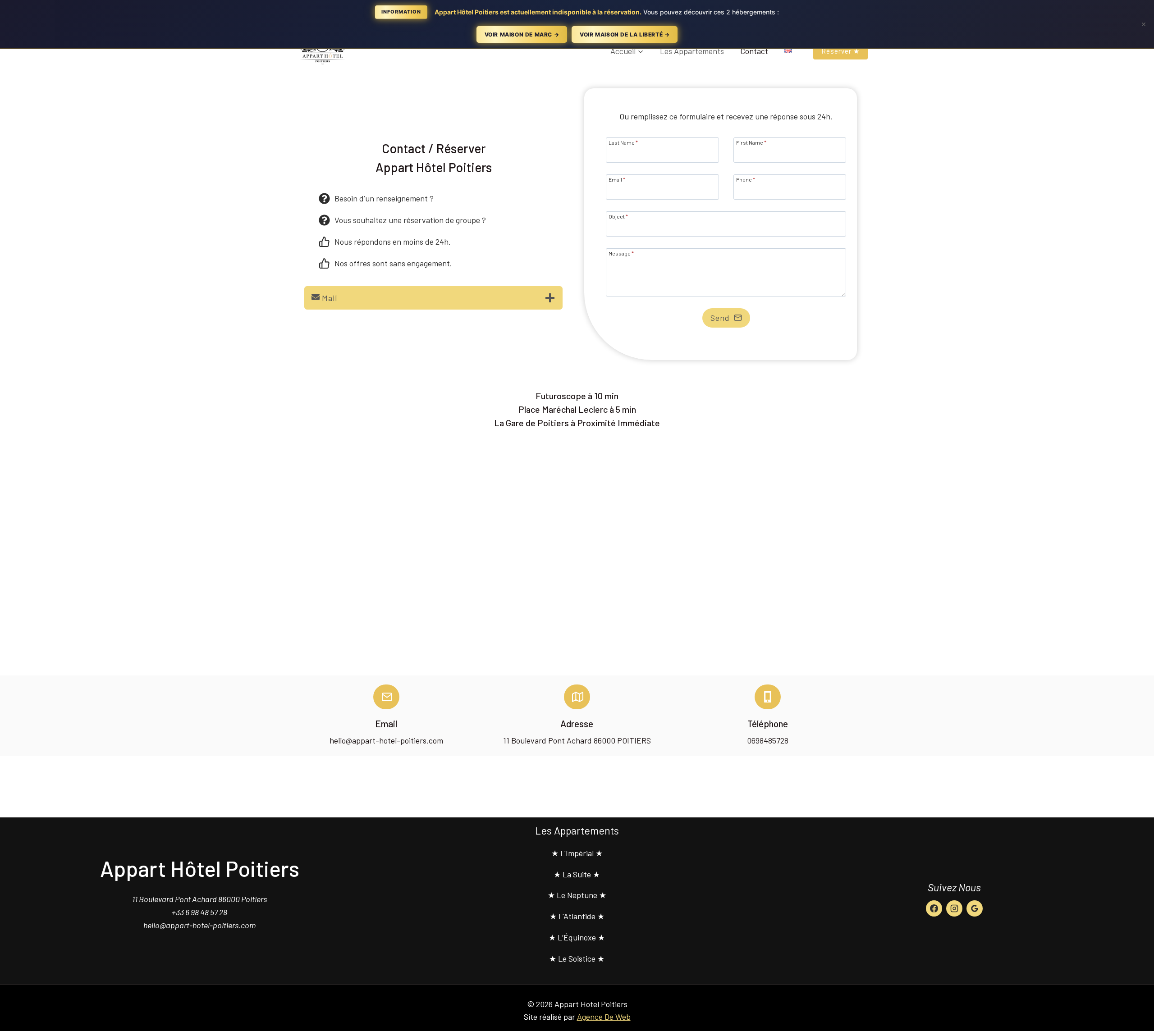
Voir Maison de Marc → (522, 34)
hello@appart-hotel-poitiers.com (199, 925)
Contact (754, 51)
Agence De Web (604, 1017)
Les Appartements (692, 51)
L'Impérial (577, 853)
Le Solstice (576, 958)
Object (618, 216)
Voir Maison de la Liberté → (624, 34)
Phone (745, 179)
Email (617, 179)
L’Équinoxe (577, 937)
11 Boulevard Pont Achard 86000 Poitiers (199, 899)
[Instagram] (954, 908)
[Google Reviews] (974, 908)
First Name (751, 142)
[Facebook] (934, 908)
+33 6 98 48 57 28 (199, 912)
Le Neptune (577, 895)
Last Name (623, 142)
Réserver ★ (840, 51)
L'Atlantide (577, 916)
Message (621, 253)
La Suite (577, 874)
